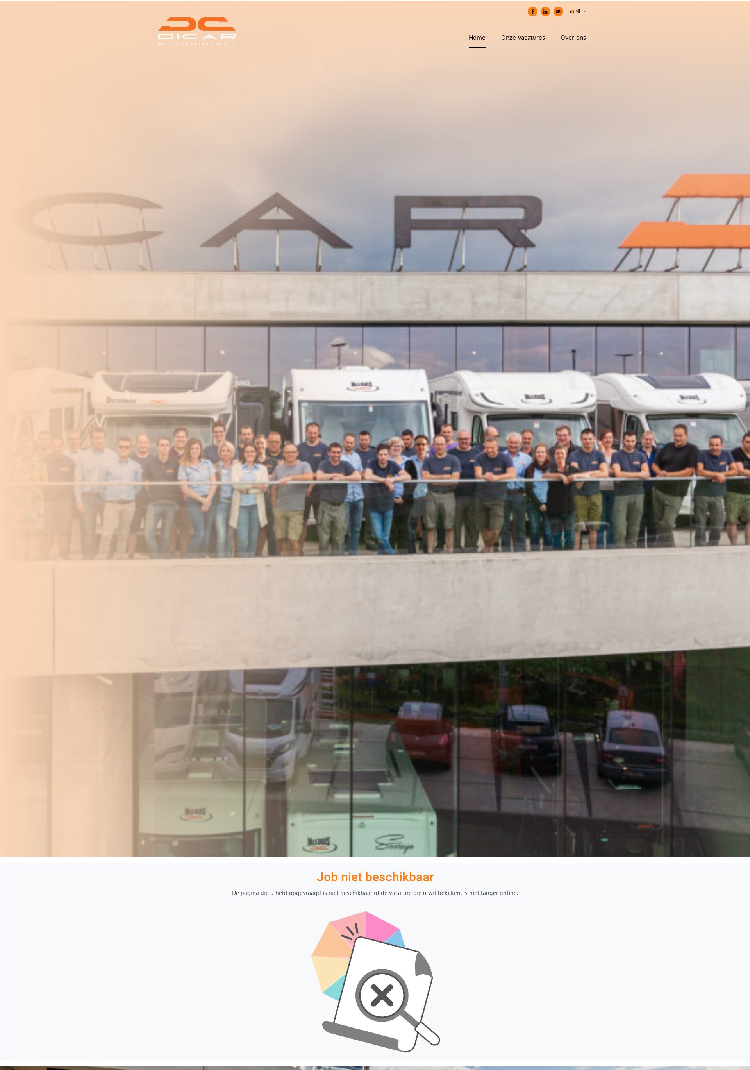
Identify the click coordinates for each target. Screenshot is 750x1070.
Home (477, 37)
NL (578, 11)
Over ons (573, 37)
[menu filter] (375, 0)
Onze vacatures (523, 37)
